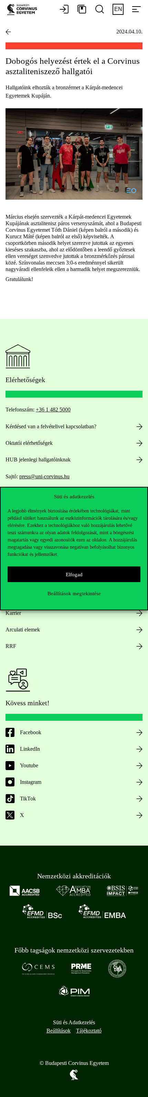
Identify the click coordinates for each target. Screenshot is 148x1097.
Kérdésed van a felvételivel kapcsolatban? (51, 426)
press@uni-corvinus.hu (44, 476)
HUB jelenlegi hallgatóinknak (38, 459)
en (118, 9)
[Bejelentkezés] (64, 9)
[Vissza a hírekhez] (8, 31)
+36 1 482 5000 (53, 409)
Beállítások (58, 1031)
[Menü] (136, 9)
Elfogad (74, 574)
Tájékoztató (89, 1031)
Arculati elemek (23, 629)
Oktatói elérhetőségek (29, 443)
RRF (11, 646)
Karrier (13, 613)
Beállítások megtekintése (74, 593)
